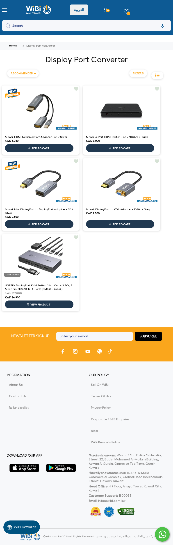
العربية (79, 10)
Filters (138, 73)
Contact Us (17, 396)
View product (40, 304)
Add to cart (40, 148)
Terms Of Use (101, 396)
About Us (16, 384)
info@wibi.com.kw (111, 500)
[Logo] (39, 9)
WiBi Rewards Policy (105, 442)
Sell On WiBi (100, 384)
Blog (94, 430)
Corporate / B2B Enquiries (110, 419)
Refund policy (19, 407)
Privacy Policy (101, 407)
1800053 (125, 495)
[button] (106, 10)
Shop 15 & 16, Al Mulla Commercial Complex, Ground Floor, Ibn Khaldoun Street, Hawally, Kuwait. (126, 476)
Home (13, 45)
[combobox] (86, 25)
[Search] (6, 25)
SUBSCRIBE (148, 336)
